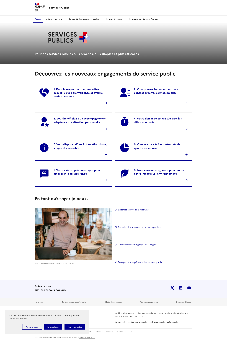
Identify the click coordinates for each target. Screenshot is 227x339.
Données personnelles (104, 332)
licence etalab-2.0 (85, 337)
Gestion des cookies (124, 332)
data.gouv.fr (172, 322)
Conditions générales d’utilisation (74, 302)
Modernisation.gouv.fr (113, 302)
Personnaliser (32, 326)
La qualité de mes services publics (84, 19)
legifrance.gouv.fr (157, 322)
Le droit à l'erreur (114, 19)
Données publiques (183, 302)
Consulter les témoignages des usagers (137, 244)
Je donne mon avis (53, 19)
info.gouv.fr (120, 322)
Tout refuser (53, 326)
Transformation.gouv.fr (149, 302)
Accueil (38, 19)
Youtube (189, 288)
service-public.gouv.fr (137, 322)
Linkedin (181, 288)
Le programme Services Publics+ (143, 19)
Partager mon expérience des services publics (140, 262)
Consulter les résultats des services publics (139, 227)
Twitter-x (172, 288)
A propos (39, 302)
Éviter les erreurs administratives (134, 209)
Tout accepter (75, 326)
